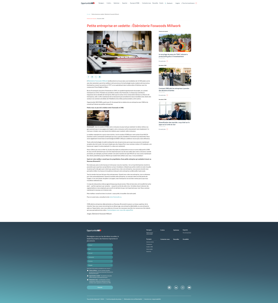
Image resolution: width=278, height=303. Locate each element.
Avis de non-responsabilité (152, 299)
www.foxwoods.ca (115, 197)
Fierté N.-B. (148, 251)
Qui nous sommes (150, 242)
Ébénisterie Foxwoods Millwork (98, 81)
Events (161, 3)
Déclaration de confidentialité (133, 299)
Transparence (149, 244)
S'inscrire (100, 287)
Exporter (185, 230)
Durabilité (186, 239)
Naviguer (149, 230)
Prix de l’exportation (187, 232)
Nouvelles (155, 3)
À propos (149, 239)
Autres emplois (149, 249)
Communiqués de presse (113, 299)
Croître (162, 230)
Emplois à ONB (149, 246)
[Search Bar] (165, 3)
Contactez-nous (146, 3)
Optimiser (176, 230)
